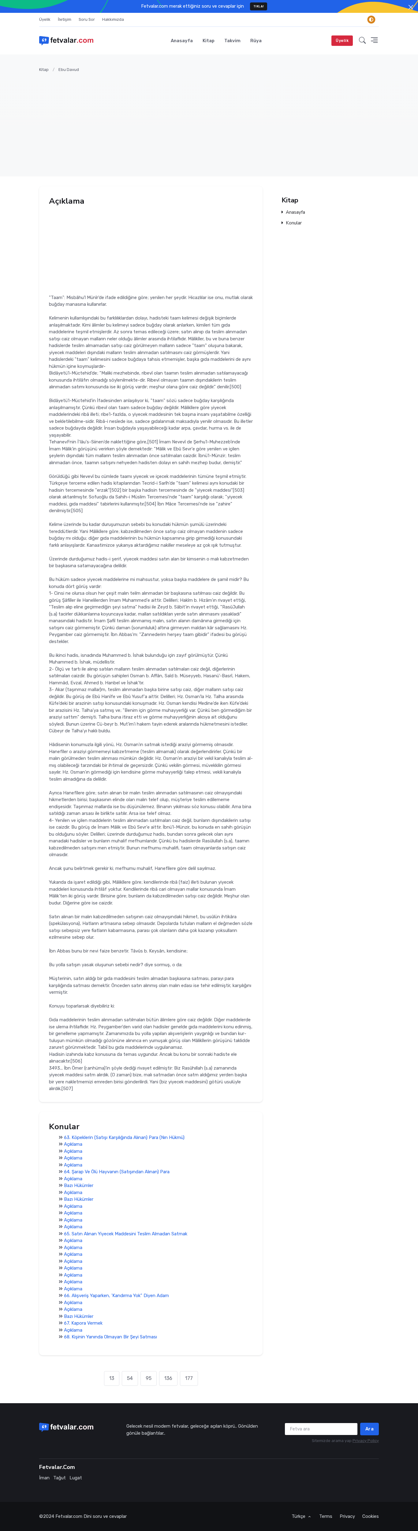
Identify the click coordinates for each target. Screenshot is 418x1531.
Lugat (75, 1478)
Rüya (256, 40)
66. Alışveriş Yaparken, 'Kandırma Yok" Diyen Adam (116, 1296)
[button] (362, 40)
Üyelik (44, 19)
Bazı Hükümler (78, 1186)
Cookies (370, 1516)
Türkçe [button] (299, 1516)
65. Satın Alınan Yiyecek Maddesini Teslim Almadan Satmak (125, 1234)
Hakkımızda (113, 19)
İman (44, 1478)
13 (111, 1378)
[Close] (411, 7)
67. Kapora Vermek (83, 1323)
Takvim (232, 40)
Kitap (209, 40)
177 (189, 1378)
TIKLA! (258, 6)
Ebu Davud (68, 69)
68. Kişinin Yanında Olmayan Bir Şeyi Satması (110, 1337)
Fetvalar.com (68, 1516)
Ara (369, 1429)
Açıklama (73, 1144)
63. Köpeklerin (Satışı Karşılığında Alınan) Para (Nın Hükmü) (124, 1137)
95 (148, 1378)
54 (130, 1378)
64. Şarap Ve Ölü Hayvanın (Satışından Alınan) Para (117, 1172)
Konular (294, 223)
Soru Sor (87, 19)
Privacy (347, 1516)
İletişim (64, 19)
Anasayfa (182, 40)
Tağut (59, 1478)
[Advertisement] (222, 121)
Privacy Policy (366, 1440)
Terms (325, 1516)
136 (168, 1378)
